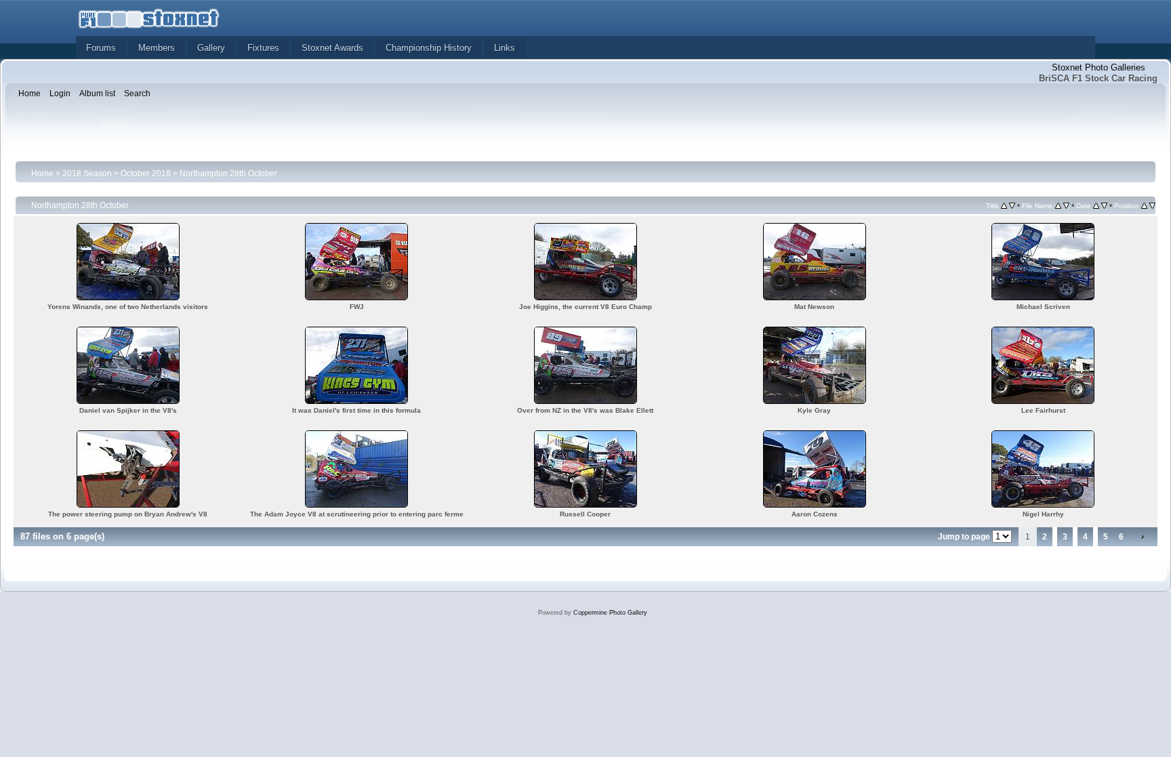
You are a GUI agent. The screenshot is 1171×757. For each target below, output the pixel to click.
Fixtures (263, 48)
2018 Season (87, 173)
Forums (101, 48)
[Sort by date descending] (1104, 205)
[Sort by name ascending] (1058, 205)
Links (504, 48)
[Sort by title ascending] (1004, 205)
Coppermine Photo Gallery (610, 612)
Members (156, 48)
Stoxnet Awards (332, 48)
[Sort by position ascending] (1144, 205)
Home (42, 173)
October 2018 (146, 173)
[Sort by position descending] (1152, 205)
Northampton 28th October (228, 173)
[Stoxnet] (149, 17)
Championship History (429, 48)
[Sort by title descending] (1012, 205)
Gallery (211, 48)
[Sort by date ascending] (1096, 205)
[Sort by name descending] (1066, 205)
